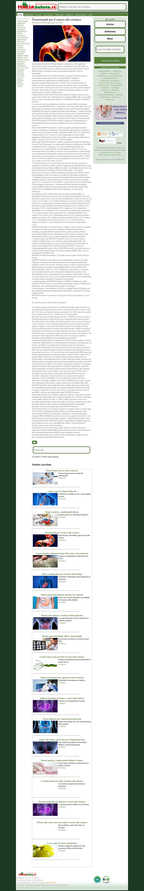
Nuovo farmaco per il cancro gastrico (62, 470)
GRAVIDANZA (48, 15)
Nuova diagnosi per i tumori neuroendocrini (62, 718)
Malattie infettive (23, 55)
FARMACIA (69, 15)
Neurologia (21, 61)
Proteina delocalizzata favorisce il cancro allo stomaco (62, 801)
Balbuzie (20, 25)
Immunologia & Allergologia (110, 83)
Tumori (19, 82)
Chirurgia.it (21, 29)
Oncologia (106, 90)
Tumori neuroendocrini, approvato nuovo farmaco (62, 677)
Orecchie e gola (22, 67)
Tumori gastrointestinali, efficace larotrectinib (62, 636)
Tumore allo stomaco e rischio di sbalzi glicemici (62, 615)
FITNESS (38, 15)
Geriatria (20, 47)
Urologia (20, 84)
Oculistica (20, 63)
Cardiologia (21, 27)
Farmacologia (22, 39)
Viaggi (19, 86)
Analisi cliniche (22, 21)
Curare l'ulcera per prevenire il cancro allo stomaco (61, 656)
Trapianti (20, 80)
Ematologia (21, 35)
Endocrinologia (22, 37)
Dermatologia (22, 31)
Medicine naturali (23, 59)
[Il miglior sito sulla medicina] (107, 143)
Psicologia (20, 76)
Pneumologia (105, 97)
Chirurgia (104, 73)
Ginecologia (21, 49)
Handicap (20, 53)
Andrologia (21, 23)
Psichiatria (20, 74)
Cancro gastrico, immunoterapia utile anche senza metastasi (62, 553)
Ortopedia (20, 70)
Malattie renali (22, 57)
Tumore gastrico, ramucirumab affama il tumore (62, 760)
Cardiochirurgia (104, 71)
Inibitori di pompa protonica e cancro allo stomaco (62, 698)
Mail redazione (50, 882)
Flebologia (21, 41)
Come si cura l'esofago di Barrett (62, 491)
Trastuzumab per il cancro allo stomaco (62, 532)
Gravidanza (21, 51)
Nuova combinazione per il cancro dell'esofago (62, 574)
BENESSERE (28, 15)
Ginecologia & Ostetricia (110, 80)
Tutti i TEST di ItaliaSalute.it (110, 123)
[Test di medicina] (111, 119)
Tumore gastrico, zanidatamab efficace (62, 511)
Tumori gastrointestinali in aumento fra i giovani (62, 594)
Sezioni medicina (23, 18)
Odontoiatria (21, 65)
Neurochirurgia (116, 85)
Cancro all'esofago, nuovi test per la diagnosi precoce (62, 739)
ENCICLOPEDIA (81, 15)
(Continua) (62, 478)
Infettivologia (103, 85)
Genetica (20, 45)
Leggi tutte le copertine (110, 60)
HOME (20, 15)
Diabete (20, 33)
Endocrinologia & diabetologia (110, 76)
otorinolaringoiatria (105, 95)
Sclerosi (20, 78)
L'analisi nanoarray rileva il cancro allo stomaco (62, 781)
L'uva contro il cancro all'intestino (62, 843)
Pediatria (20, 72)
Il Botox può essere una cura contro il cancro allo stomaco (62, 822)
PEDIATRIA (59, 15)
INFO (90, 15)
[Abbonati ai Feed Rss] (103, 136)
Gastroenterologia (23, 43)
